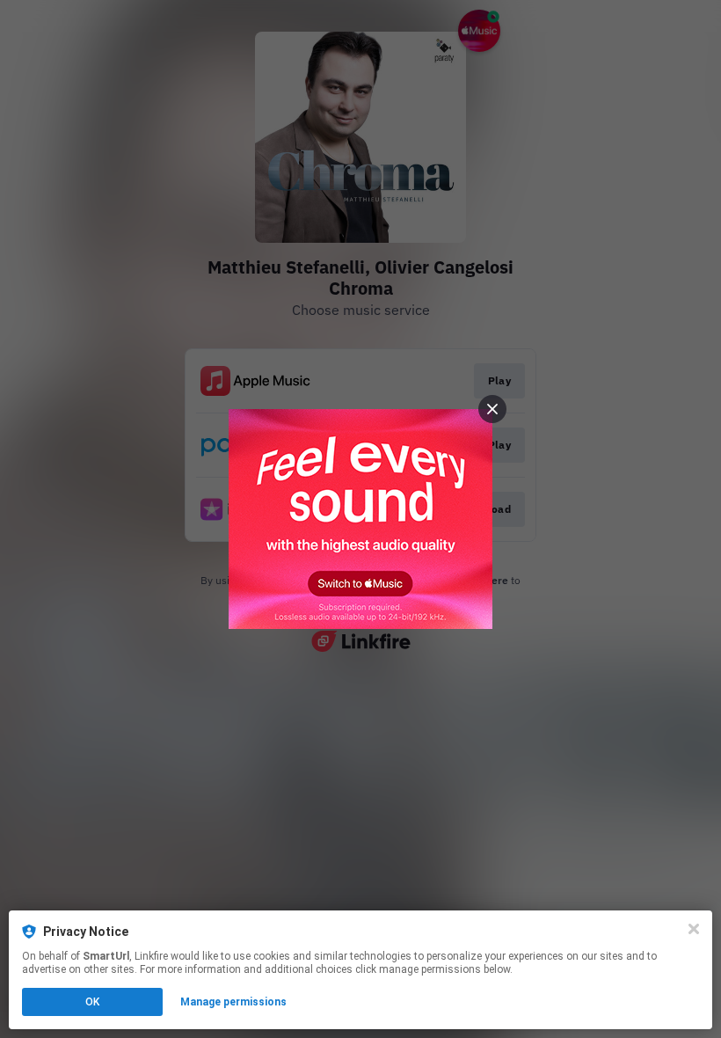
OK (92, 1002)
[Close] (694, 929)
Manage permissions (233, 1002)
